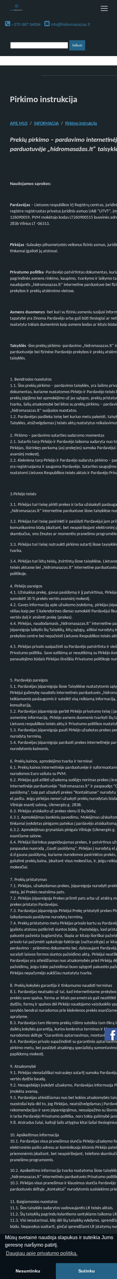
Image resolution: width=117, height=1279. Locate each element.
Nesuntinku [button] (28, 1270)
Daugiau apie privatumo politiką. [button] (41, 1253)
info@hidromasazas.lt (70, 24)
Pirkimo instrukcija (81, 123)
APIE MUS (18, 123)
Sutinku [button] (86, 1270)
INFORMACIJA (46, 123)
